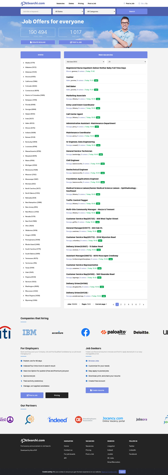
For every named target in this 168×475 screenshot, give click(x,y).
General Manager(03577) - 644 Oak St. (84, 227)
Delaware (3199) (31, 100)
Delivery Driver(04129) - (77, 292)
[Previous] (113, 304)
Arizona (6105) (30, 77)
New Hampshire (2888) (33, 202)
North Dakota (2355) (32, 193)
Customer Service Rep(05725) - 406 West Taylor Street (92, 218)
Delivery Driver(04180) (77, 283)
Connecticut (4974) (32, 91)
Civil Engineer (72, 160)
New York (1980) (31, 221)
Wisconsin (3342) (31, 291)
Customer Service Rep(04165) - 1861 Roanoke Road (90, 274)
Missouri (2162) (30, 175)
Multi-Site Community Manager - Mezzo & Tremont (90, 209)
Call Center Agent (74, 114)
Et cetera (81, 71)
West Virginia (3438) (32, 296)
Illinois (68, 71)
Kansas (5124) (30, 137)
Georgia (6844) (30, 109)
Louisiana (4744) (31, 147)
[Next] (143, 304)
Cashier (69, 77)
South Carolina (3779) (33, 249)
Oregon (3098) (30, 235)
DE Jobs (110, 458)
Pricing (81, 3)
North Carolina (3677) (33, 188)
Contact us (68, 450)
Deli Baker (71, 86)
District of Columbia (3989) (35, 95)
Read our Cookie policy (109, 472)
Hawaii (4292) (30, 114)
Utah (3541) (29, 272)
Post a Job (92, 3)
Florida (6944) (30, 105)
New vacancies (106, 54)
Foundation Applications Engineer (82, 178)
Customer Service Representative (82, 264)
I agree (122, 472)
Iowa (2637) (29, 119)
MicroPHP (33, 450)
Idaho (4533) (29, 123)
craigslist (111, 446)
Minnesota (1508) (31, 170)
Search (132, 11)
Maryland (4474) (31, 156)
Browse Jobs (94, 361)
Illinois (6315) (30, 128)
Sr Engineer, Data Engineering (80, 141)
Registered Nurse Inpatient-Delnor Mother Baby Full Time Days (96, 67)
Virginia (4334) (30, 277)
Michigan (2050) (31, 165)
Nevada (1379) (30, 216)
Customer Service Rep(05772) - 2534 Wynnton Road (91, 237)
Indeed (110, 450)
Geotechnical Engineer (77, 169)
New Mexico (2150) (32, 212)
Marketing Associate (76, 95)
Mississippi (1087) (31, 179)
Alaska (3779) (30, 63)
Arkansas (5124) (31, 72)
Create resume (38, 42)
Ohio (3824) (29, 226)
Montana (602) (30, 184)
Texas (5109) (29, 268)
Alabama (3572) (30, 67)
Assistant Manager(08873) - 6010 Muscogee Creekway (92, 255)
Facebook (133, 454)
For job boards (69, 454)
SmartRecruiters (113, 462)
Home (66, 446)
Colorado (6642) (31, 86)
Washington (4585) (32, 286)
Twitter (131, 446)
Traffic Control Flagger (77, 200)
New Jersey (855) (31, 207)
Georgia (69, 99)
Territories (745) (31, 263)
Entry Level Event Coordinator (80, 104)
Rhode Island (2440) (32, 244)
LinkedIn (132, 450)
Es (146, 3)
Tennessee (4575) (31, 258)
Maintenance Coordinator (78, 132)
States (71, 3)
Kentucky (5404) (31, 142)
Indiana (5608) (30, 133)
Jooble (110, 454)
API (65, 458)
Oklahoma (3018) (31, 230)
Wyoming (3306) (31, 300)
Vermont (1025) (30, 282)
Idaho (68, 80)
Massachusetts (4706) (33, 151)
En (142, 3)
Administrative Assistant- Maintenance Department (91, 123)
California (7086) (31, 81)
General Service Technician (79, 151)
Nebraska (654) (30, 198)
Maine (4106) (30, 160)
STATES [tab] (40, 55)
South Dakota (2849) (32, 254)
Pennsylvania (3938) (32, 240)
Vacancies (60, 3)
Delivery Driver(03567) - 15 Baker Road (84, 246)
